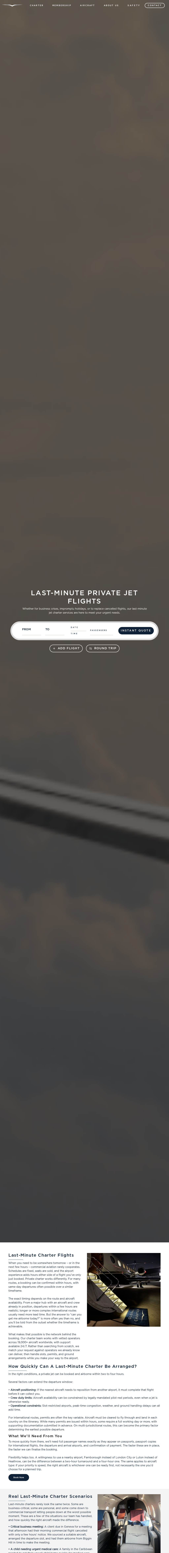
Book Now (18, 1477)
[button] (37, 5)
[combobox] (32, 631)
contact (155, 5)
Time (74, 634)
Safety (134, 5)
